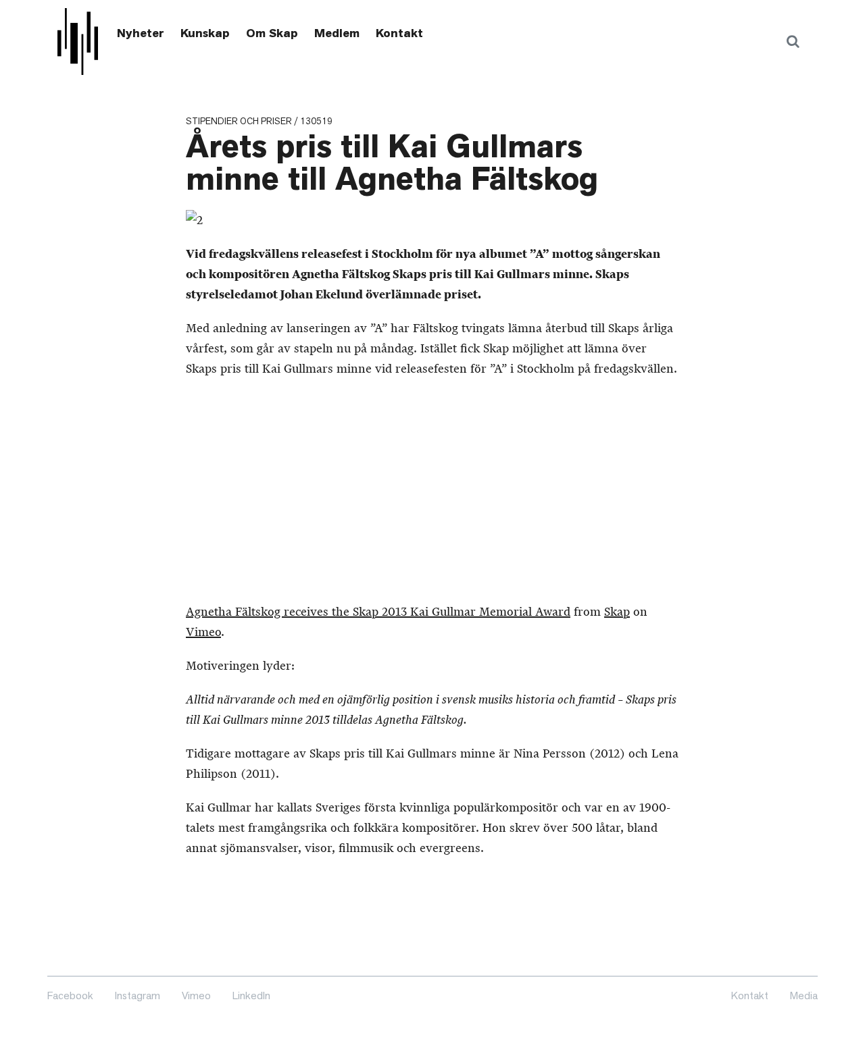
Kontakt (399, 33)
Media (804, 995)
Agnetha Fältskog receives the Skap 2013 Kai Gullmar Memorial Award (378, 611)
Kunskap (205, 33)
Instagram (137, 995)
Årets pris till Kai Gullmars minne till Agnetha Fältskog (392, 163)
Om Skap (272, 33)
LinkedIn (251, 995)
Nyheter (140, 33)
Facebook (70, 995)
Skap (617, 611)
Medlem (337, 33)
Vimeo (203, 632)
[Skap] (77, 41)
